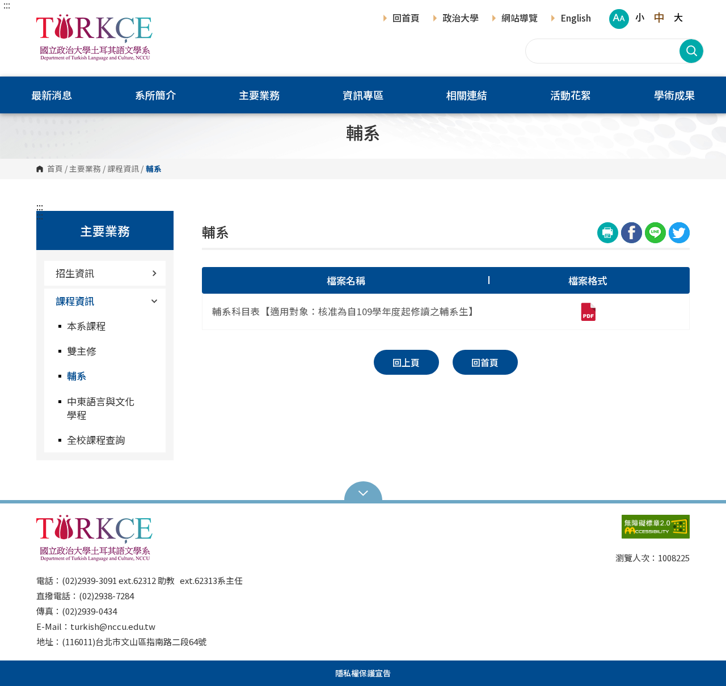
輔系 (76, 376)
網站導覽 (519, 18)
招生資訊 (75, 273)
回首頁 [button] (485, 362)
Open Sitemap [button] (363, 492)
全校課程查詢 (96, 440)
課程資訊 (123, 169)
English (575, 18)
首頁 (55, 169)
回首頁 (406, 18)
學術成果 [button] (674, 94)
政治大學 (460, 18)
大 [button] (678, 17)
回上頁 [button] (406, 362)
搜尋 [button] (691, 51)
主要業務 (85, 169)
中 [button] (658, 17)
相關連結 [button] (466, 94)
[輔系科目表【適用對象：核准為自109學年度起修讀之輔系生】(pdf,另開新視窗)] (587, 311)
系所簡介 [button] (155, 94)
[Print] (607, 232)
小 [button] (639, 17)
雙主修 (81, 351)
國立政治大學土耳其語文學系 (47, 22)
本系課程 (86, 326)
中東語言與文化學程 (100, 408)
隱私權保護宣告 (363, 673)
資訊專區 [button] (363, 94)
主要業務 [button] (259, 94)
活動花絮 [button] (570, 94)
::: (6, 4)
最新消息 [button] (51, 94)
